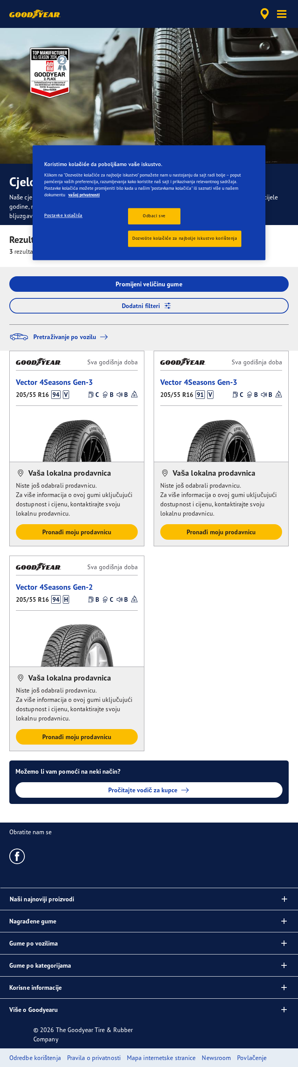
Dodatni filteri (141, 306)
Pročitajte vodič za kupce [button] (143, 790)
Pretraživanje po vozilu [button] (64, 337)
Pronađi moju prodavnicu (76, 532)
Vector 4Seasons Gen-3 (54, 382)
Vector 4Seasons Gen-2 (54, 587)
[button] (282, 14)
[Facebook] (17, 856)
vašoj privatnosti (84, 195)
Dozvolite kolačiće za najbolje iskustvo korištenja (184, 238)
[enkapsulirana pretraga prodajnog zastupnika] (263, 14)
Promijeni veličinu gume (149, 284)
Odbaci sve (154, 216)
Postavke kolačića (63, 215)
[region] (149, 202)
